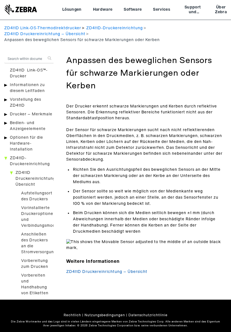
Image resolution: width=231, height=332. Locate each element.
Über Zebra (221, 9)
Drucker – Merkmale (31, 114)
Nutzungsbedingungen (105, 315)
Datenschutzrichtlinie (148, 315)
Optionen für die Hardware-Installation (26, 143)
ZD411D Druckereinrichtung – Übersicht (44, 34)
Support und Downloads (192, 10)
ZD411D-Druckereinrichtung (114, 28)
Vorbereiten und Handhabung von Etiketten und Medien (34, 287)
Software (133, 10)
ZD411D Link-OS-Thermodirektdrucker (42, 28)
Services (161, 10)
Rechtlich (72, 315)
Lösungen (72, 10)
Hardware (103, 10)
